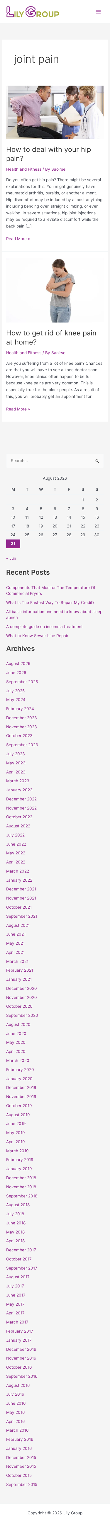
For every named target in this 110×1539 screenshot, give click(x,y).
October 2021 (19, 907)
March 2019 (17, 1150)
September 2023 (22, 744)
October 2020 (19, 1006)
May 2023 (16, 763)
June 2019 (16, 1123)
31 (13, 543)
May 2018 (15, 1232)
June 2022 (16, 844)
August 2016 (18, 1385)
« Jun (11, 558)
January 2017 (19, 1340)
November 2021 (21, 898)
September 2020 (22, 1015)
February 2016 (19, 1439)
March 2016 (17, 1430)
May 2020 (16, 1042)
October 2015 (19, 1475)
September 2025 (22, 681)
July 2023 (15, 753)
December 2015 (21, 1457)
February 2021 (19, 970)
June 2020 (16, 1033)
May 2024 (16, 699)
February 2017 (19, 1331)
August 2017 (18, 1277)
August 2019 (18, 1114)
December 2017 (21, 1250)
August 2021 (18, 925)
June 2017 (16, 1295)
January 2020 (19, 1078)
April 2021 (15, 952)
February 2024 (20, 708)
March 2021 (17, 961)
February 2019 (19, 1159)
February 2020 (20, 1069)
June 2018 (16, 1223)
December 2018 (21, 1177)
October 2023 (19, 735)
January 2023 (19, 790)
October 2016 (19, 1367)
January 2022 (19, 880)
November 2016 (21, 1358)
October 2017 (19, 1259)
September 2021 (21, 916)
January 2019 (19, 1168)
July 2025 (15, 690)
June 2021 (16, 934)
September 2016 (22, 1376)
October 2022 (19, 817)
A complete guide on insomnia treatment (44, 626)
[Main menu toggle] (98, 12)
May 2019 (15, 1132)
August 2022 (18, 826)
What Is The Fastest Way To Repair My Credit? (50, 602)
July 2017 (15, 1286)
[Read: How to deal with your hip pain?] (55, 112)
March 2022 (17, 871)
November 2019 (21, 1096)
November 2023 (21, 726)
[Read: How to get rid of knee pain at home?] (55, 289)
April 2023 (16, 772)
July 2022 (15, 835)
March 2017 (17, 1322)
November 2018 (21, 1187)
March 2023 (17, 780)
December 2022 (21, 799)
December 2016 (21, 1349)
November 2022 (21, 808)
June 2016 (16, 1403)
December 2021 (21, 889)
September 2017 (21, 1268)
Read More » (18, 238)
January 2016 (19, 1448)
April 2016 (15, 1421)
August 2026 (18, 663)
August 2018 (18, 1204)
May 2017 (15, 1304)
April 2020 (16, 1051)
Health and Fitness (23, 169)
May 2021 (15, 943)
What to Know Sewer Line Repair (37, 635)
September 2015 (21, 1484)
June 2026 (16, 672)
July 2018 (15, 1213)
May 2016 (15, 1412)
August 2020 (18, 1024)
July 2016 (15, 1394)
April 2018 (15, 1240)
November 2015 (21, 1466)
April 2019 (15, 1141)
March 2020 (17, 1060)
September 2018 (21, 1196)
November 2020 (21, 997)
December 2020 (21, 988)
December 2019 (21, 1087)
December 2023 (21, 717)
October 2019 (19, 1105)
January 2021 (19, 979)
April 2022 (15, 862)
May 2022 (15, 853)
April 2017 (15, 1313)
